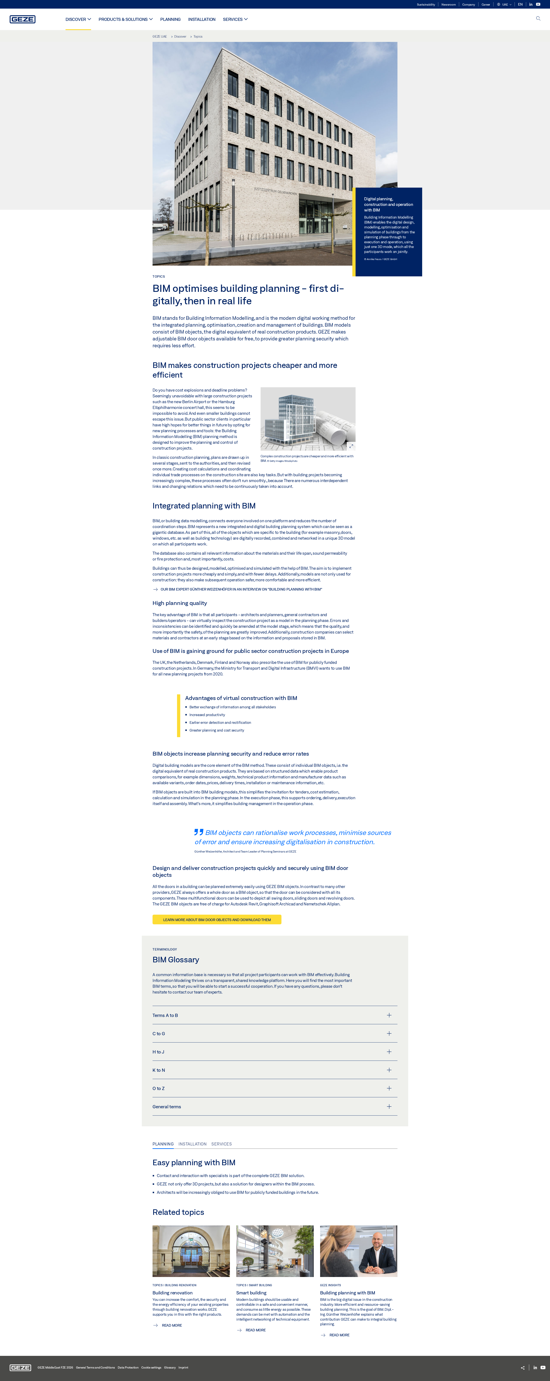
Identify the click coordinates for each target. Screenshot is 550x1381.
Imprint (183, 1367)
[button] (504, 4)
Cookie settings (151, 1367)
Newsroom (449, 4)
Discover (76, 19)
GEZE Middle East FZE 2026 (55, 1367)
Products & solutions (123, 19)
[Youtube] (538, 4)
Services (233, 19)
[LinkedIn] (531, 4)
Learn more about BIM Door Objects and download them (217, 920)
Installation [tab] (193, 1144)
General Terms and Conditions (95, 1367)
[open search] (538, 19)
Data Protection (128, 1367)
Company (468, 4)
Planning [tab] (163, 1144)
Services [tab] (221, 1144)
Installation (201, 19)
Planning (170, 19)
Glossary (170, 1367)
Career (486, 4)
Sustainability (426, 4)
